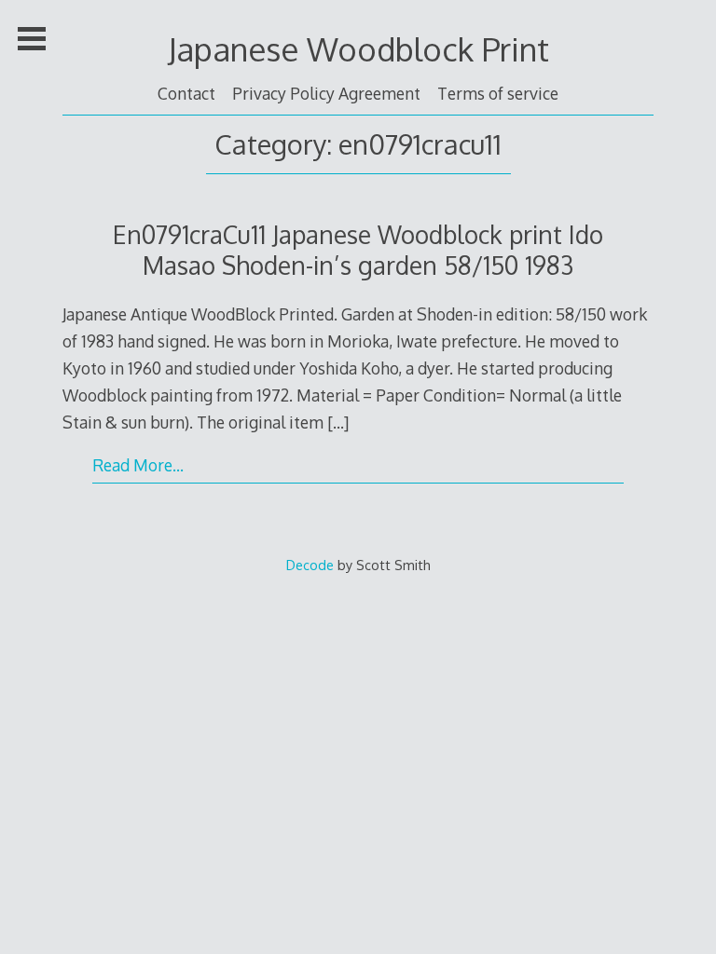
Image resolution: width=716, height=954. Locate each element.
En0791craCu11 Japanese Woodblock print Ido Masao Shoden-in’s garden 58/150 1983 (358, 249)
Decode (310, 564)
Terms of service (497, 93)
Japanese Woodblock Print (358, 49)
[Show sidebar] (32, 39)
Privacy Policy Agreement (326, 93)
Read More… (138, 465)
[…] (338, 422)
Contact (186, 93)
